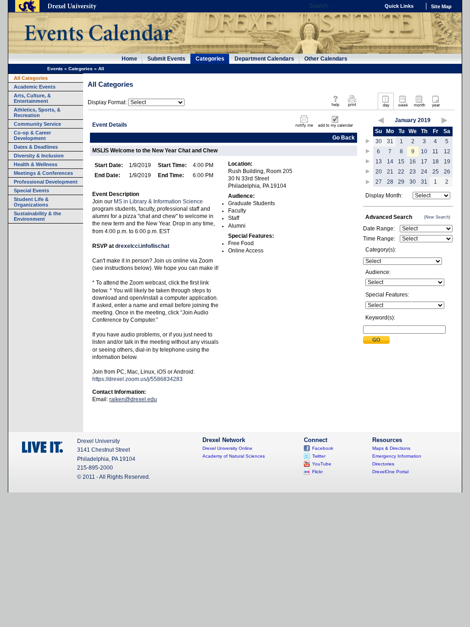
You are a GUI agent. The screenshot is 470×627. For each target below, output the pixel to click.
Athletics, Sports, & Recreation (37, 112)
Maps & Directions (391, 448)
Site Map (441, 6)
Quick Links (399, 6)
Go (370, 6)
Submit (376, 340)
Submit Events (166, 59)
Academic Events (35, 87)
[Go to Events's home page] (98, 45)
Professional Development (46, 182)
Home (129, 59)
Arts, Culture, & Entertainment (32, 98)
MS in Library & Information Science (158, 201)
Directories (383, 463)
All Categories (31, 78)
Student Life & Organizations (31, 201)
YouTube (321, 463)
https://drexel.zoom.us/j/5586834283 (137, 379)
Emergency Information (396, 456)
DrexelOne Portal (390, 471)
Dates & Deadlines (36, 147)
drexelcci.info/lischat (142, 246)
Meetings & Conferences (43, 173)
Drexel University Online (227, 448)
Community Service (37, 124)
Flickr (317, 471)
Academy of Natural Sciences (233, 456)
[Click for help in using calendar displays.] (335, 107)
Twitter (318, 456)
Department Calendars (264, 59)
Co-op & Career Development (32, 135)
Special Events (31, 190)
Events (55, 68)
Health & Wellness (35, 164)
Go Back (343, 137)
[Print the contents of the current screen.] (351, 107)
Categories (210, 59)
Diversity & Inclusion (39, 155)
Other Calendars (325, 59)
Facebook (322, 448)
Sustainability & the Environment (37, 216)
